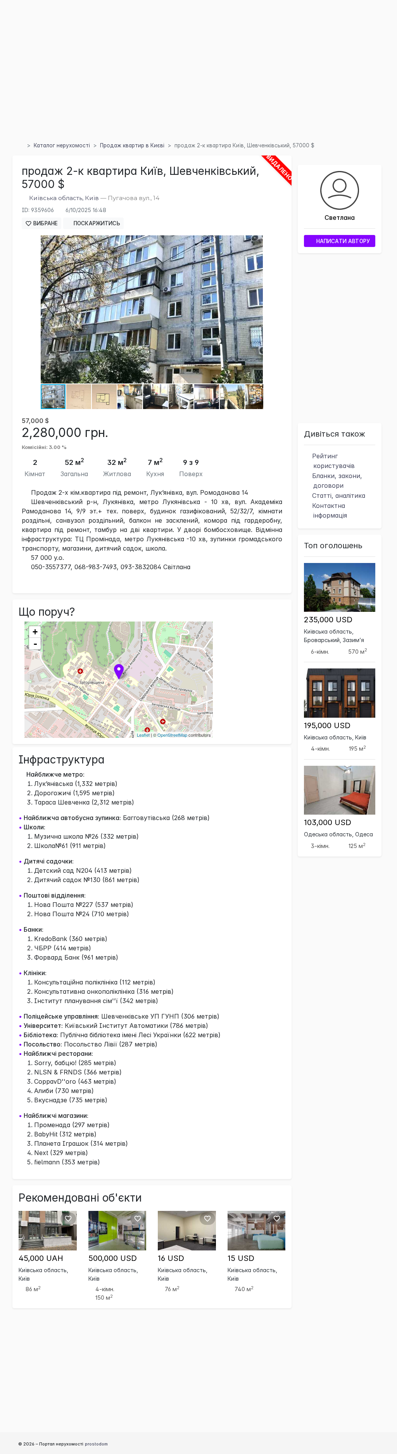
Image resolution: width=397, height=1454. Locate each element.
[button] (256, 242)
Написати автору (342, 241)
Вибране (45, 223)
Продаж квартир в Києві (132, 145)
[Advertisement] (198, 81)
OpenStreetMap (172, 735)
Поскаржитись (96, 223)
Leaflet (143, 735)
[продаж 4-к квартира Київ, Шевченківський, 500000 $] (117, 1230)
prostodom (96, 1444)
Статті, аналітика (337, 495)
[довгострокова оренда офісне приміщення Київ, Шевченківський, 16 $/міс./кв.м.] (187, 1230)
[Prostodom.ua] (21, 145)
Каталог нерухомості (62, 145)
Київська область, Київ (64, 198)
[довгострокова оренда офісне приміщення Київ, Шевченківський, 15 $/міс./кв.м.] (257, 1230)
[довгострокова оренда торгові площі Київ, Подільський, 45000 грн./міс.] (48, 1230)
